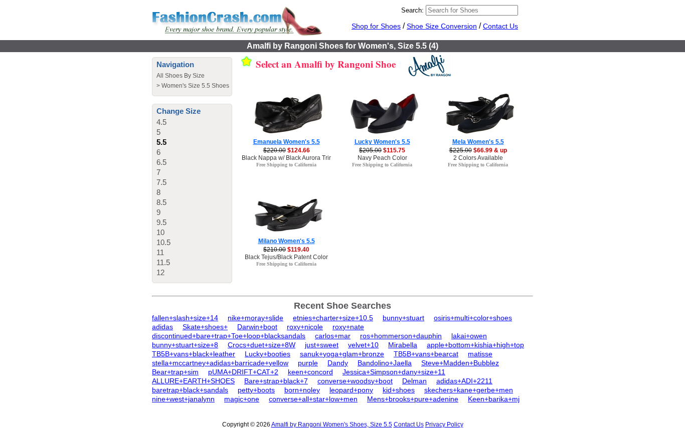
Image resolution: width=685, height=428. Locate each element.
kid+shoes (399, 390)
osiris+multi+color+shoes (473, 318)
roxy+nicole (305, 327)
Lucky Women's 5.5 (382, 141)
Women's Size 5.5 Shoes (195, 85)
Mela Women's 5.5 (478, 141)
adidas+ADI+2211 (464, 381)
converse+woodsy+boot (355, 381)
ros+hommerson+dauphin (401, 336)
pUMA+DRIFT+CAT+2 (243, 372)
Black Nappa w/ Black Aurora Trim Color (296, 157)
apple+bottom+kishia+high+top (475, 345)
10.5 (163, 242)
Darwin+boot (257, 327)
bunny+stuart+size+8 (185, 345)
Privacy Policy (444, 424)
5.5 (161, 142)
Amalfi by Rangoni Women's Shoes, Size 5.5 (331, 424)
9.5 (161, 222)
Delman (414, 381)
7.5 (161, 182)
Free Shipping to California (286, 164)
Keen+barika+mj (494, 399)
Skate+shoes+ (205, 327)
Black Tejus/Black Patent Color (286, 257)
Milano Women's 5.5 (286, 241)
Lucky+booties (267, 354)
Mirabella (402, 345)
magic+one (241, 399)
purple (308, 363)
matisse (480, 354)
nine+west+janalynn (183, 399)
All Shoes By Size (180, 75)
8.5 (161, 202)
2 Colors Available (478, 157)
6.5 (161, 162)
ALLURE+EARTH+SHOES (193, 381)
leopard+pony (351, 390)
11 (160, 252)
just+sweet (321, 345)
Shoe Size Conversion (442, 26)
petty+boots (256, 390)
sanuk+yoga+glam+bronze (342, 354)
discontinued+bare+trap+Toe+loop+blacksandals (228, 336)
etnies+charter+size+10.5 (333, 318)
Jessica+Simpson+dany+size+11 (393, 372)
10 (160, 232)
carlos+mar (333, 336)
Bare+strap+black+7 (276, 381)
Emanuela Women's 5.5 (286, 141)
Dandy (337, 363)
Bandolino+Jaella (385, 363)
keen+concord (310, 372)
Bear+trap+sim (175, 372)
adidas (162, 327)
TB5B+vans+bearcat (426, 354)
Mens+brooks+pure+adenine (412, 399)
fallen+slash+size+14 (185, 318)
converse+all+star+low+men (313, 399)
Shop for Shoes (376, 26)
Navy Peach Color (382, 157)
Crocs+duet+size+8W (261, 345)
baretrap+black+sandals (190, 390)
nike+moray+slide (255, 318)
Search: (412, 10)
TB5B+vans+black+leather (193, 354)
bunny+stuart (403, 318)
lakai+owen (469, 336)
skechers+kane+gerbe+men (468, 390)
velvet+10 (363, 345)
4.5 (161, 122)
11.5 (163, 262)
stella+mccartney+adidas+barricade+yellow (220, 363)
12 (160, 272)
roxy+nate (348, 327)
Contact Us (500, 26)
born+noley (302, 390)
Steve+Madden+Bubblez (460, 363)
